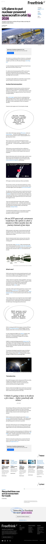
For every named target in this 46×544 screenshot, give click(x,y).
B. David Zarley (4, 498)
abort (20, 248)
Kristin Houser (5, 25)
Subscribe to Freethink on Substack (23, 516)
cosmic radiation (9, 160)
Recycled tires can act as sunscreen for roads (11, 493)
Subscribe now (10, 449)
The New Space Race (40, 532)
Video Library (30, 532)
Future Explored (30, 529)
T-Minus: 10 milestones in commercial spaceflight (22, 467)
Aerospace (3, 465)
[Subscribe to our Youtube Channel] (2, 540)
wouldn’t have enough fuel (25, 245)
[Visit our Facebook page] (7, 540)
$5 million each (15, 290)
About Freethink (22, 527)
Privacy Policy (42, 540)
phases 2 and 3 (26, 341)
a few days (18, 244)
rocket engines (11, 97)
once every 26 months (26, 187)
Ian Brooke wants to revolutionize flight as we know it (40, 467)
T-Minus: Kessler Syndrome (14, 467)
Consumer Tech (39, 531)
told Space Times (14, 206)
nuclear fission (9, 134)
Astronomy (39, 13)
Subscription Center (22, 520)
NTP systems (23, 133)
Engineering (39, 14)
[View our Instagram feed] (5, 540)
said (19, 353)
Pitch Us (21, 529)
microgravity (15, 160)
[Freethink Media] (10, 525)
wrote (15, 285)
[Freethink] (36, 2)
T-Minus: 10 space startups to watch (31, 467)
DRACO (22, 333)
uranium (8, 193)
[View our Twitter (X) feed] (10, 540)
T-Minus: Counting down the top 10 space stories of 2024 (5, 467)
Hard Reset (30, 527)
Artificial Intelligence (40, 527)
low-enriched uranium (13, 328)
